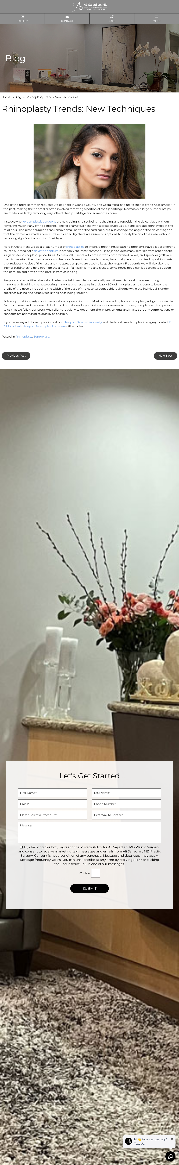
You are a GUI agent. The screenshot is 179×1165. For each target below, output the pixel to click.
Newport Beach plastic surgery (44, 326)
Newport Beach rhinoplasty (83, 322)
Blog (18, 97)
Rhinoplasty (24, 336)
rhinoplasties (75, 246)
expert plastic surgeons (39, 221)
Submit (89, 888)
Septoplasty (42, 336)
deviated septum (46, 251)
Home (6, 97)
